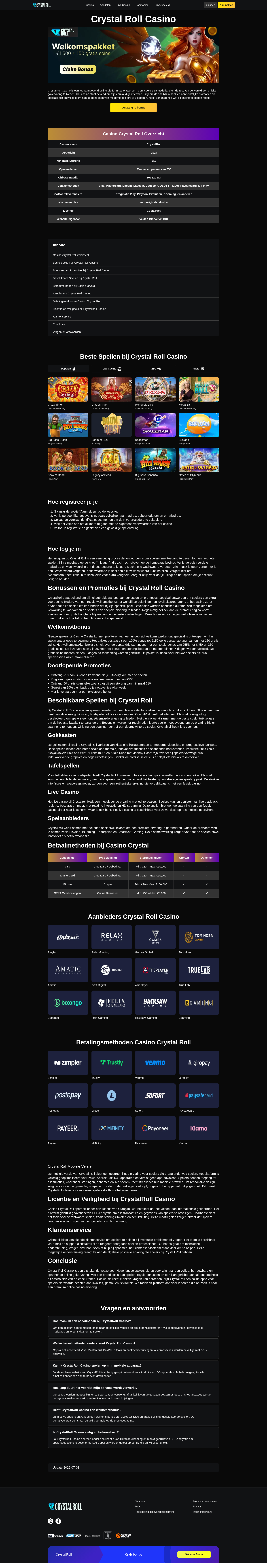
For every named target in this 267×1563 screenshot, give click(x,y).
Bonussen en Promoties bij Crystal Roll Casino (81, 270)
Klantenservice (62, 316)
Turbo (152, 368)
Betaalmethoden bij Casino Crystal (74, 285)
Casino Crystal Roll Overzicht (71, 255)
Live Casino (109, 368)
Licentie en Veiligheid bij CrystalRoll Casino (79, 309)
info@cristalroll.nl (202, 1512)
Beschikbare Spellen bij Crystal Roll (75, 278)
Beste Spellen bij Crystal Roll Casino (75, 262)
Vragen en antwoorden (67, 332)
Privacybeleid (162, 5)
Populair (66, 368)
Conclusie (59, 324)
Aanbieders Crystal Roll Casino (72, 293)
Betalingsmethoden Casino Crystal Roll (77, 301)
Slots (196, 368)
